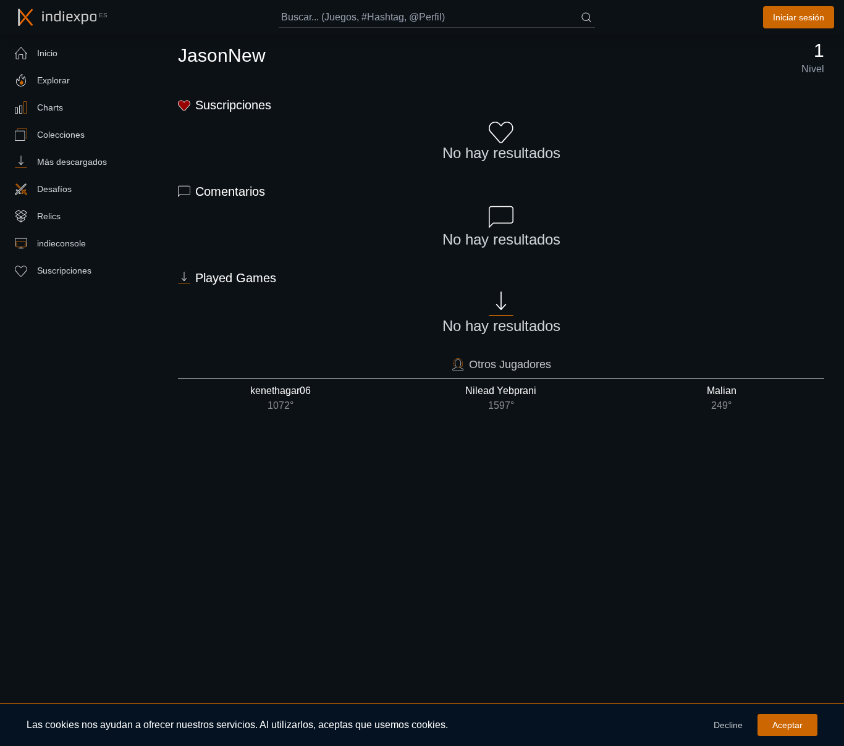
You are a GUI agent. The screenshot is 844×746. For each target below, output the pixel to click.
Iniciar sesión (798, 17)
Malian (721, 398)
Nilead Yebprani (500, 398)
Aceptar (787, 725)
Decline (728, 725)
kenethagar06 (280, 398)
